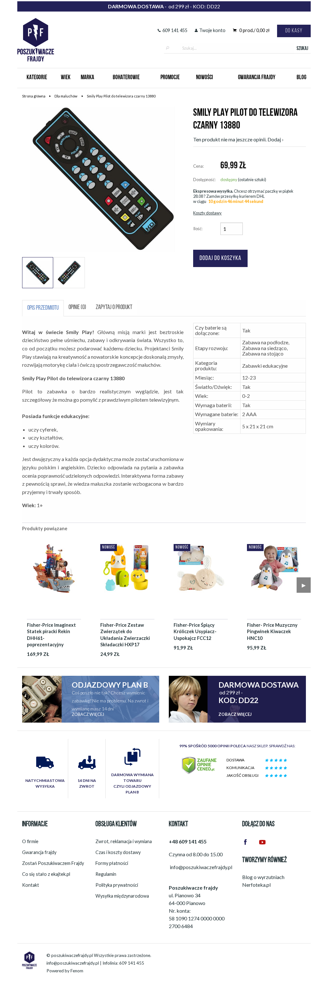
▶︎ (304, 585)
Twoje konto (212, 30)
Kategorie (37, 78)
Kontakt (30, 885)
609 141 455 (174, 30)
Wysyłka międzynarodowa (122, 896)
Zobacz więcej (88, 714)
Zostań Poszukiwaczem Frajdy (53, 863)
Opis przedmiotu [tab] (43, 308)
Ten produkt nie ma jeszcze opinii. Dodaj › (238, 139)
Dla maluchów (66, 96)
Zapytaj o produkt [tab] (114, 308)
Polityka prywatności (116, 885)
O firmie (30, 841)
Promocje (170, 78)
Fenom (76, 970)
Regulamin (105, 874)
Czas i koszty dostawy (118, 852)
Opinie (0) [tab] (77, 308)
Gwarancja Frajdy (256, 78)
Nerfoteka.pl (256, 885)
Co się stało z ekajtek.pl (46, 874)
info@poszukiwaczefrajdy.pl (72, 963)
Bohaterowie (126, 78)
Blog (301, 78)
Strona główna (33, 96)
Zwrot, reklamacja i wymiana (123, 841)
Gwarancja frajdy (39, 852)
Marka (87, 78)
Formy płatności (111, 863)
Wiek (65, 78)
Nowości (204, 78)
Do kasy (293, 31)
